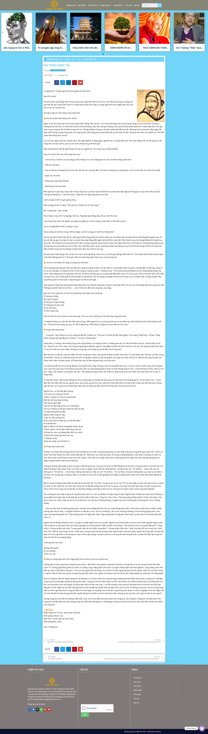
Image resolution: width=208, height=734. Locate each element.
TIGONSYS (157, 731)
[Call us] (41, 709)
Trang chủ (71, 5)
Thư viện (81, 5)
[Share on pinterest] (74, 82)
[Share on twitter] (62, 82)
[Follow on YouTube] (49, 709)
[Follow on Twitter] (33, 709)
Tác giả (128, 5)
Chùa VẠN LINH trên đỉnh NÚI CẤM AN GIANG (51, 49)
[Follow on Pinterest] (45, 709)
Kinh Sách (93, 5)
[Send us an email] (37, 709)
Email (83, 687)
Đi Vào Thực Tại (89, 59)
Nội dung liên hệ (86, 696)
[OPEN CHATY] (202, 728)
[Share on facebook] (56, 82)
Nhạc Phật (105, 5)
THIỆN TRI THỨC (141, 731)
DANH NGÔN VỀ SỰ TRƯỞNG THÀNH (86, 49)
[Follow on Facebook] (29, 709)
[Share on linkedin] (68, 82)
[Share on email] (80, 82)
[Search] (160, 5)
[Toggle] (178, 682)
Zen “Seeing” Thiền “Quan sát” (154, 49)
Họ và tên (84, 678)
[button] (204, 33)
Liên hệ (136, 5)
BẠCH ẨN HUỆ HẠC (58, 70)
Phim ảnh (118, 5)
